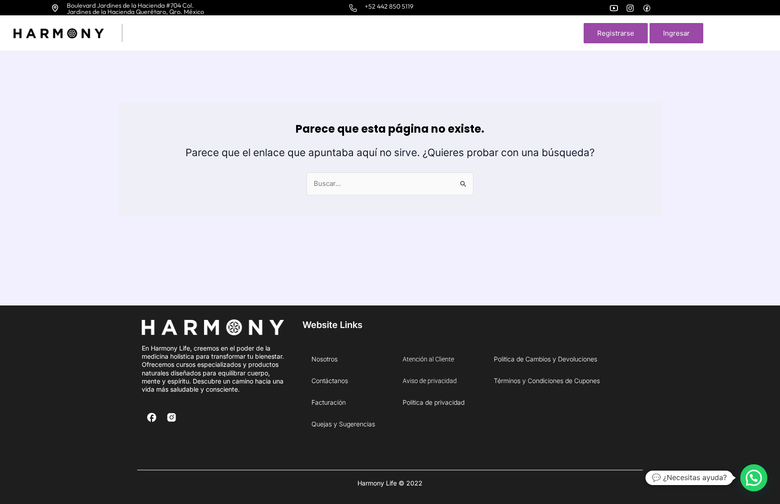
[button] (753, 477)
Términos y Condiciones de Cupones (547, 380)
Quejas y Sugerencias (343, 424)
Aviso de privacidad (430, 380)
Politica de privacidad (433, 402)
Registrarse (615, 33)
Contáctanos (329, 380)
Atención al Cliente (428, 359)
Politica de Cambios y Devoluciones (545, 359)
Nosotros (324, 359)
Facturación (328, 402)
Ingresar (676, 33)
